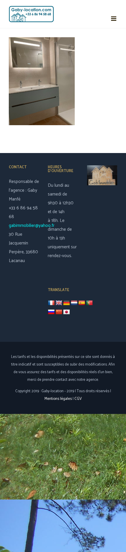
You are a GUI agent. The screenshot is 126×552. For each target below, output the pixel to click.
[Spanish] (81, 303)
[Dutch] (74, 303)
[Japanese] (66, 312)
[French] (51, 303)
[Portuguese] (89, 303)
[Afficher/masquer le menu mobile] (114, 19)
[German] (66, 303)
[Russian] (51, 312)
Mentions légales (58, 399)
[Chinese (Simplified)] (58, 312)
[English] (58, 303)
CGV (78, 399)
